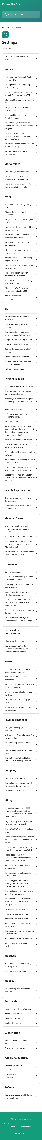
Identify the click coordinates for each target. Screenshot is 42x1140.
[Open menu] (38, 4)
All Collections (7, 27)
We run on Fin (22, 1133)
